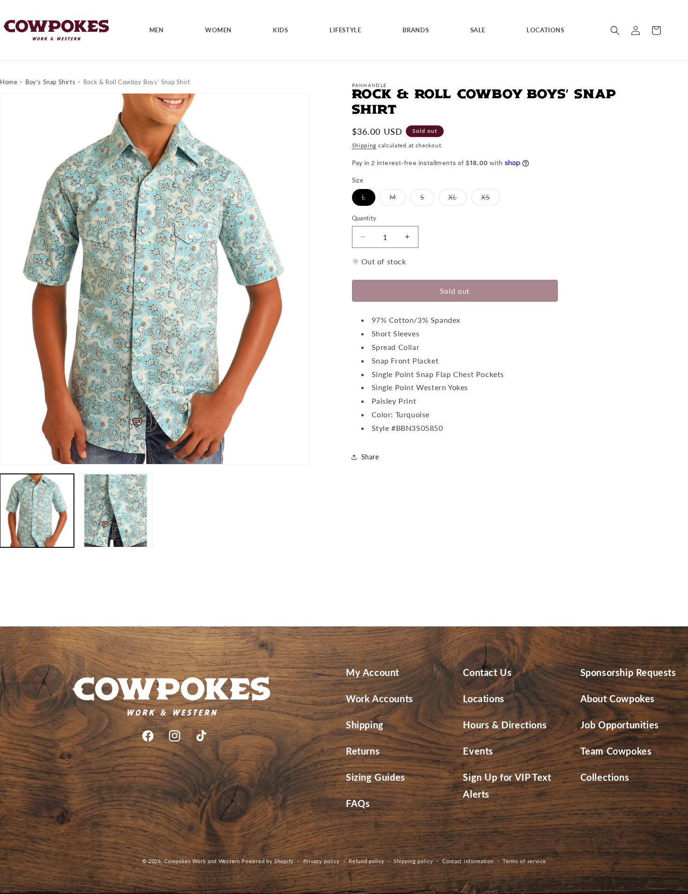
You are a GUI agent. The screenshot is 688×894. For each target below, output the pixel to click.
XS (490, 199)
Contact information (467, 861)
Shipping (364, 145)
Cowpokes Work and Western (202, 861)
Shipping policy (413, 861)
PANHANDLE (369, 85)
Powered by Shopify (268, 861)
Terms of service (524, 861)
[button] (160, 30)
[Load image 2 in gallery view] (116, 511)
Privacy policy (321, 861)
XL (457, 199)
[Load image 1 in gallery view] (37, 511)
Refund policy (366, 861)
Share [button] (370, 457)
